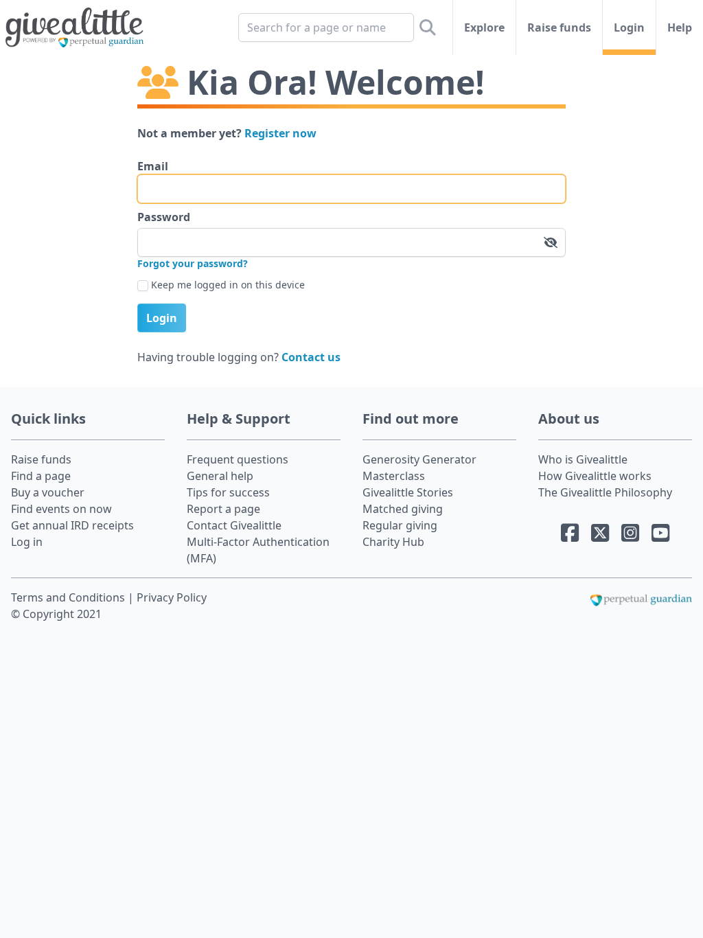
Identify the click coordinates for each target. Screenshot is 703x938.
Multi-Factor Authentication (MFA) (258, 550)
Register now (280, 133)
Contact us (311, 357)
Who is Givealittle (582, 459)
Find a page (41, 475)
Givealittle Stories (407, 492)
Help (679, 27)
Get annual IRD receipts (72, 525)
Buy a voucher (47, 492)
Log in (27, 541)
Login (629, 27)
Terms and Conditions (69, 597)
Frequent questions (237, 459)
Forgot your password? (192, 263)
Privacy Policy (172, 597)
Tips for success (228, 492)
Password (163, 217)
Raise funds (559, 27)
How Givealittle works (595, 475)
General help (220, 475)
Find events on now (61, 508)
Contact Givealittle (234, 525)
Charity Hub (393, 541)
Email (152, 166)
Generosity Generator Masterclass (419, 467)
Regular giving (399, 525)
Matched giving (402, 508)
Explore (484, 27)
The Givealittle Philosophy (605, 492)
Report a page (223, 508)
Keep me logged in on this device (228, 284)
